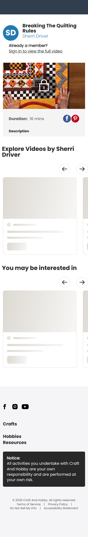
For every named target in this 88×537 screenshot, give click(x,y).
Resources (14, 443)
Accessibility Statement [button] (61, 508)
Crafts (10, 424)
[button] (67, 119)
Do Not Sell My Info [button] (23, 508)
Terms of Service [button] (29, 504)
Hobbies (12, 437)
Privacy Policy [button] (58, 504)
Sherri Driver (35, 36)
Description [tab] (19, 131)
